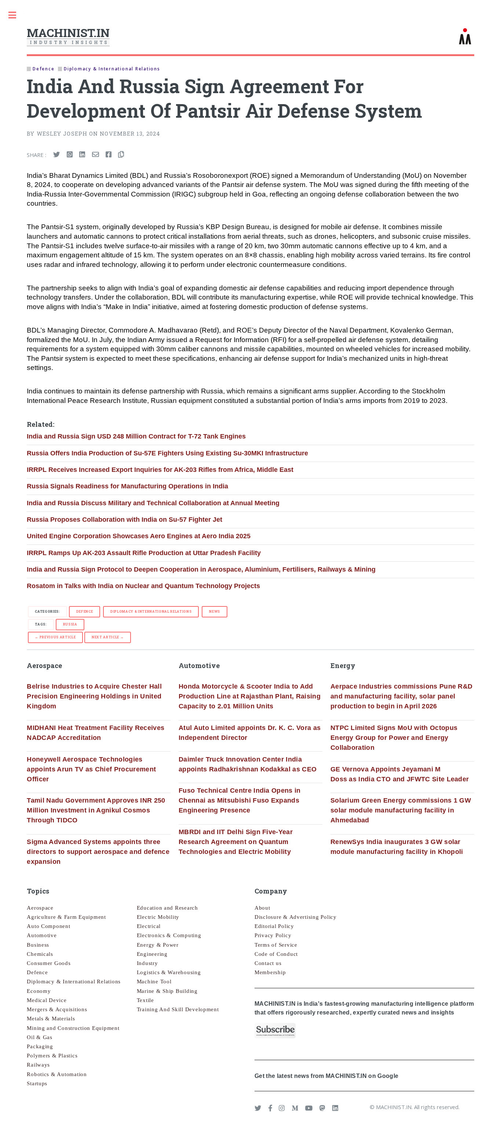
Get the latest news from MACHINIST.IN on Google (326, 1075)
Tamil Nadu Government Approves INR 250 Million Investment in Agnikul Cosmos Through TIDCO (96, 810)
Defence (84, 611)
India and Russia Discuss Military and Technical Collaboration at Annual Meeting (153, 503)
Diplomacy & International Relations (150, 611)
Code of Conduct (276, 954)
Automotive (41, 935)
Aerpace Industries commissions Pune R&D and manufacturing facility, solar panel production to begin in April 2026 (401, 696)
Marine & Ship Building (167, 991)
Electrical (149, 926)
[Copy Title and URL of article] (121, 154)
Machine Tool (154, 981)
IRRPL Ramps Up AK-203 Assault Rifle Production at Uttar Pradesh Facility (144, 553)
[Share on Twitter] (56, 154)
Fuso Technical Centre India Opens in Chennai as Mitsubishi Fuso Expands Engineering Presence (240, 800)
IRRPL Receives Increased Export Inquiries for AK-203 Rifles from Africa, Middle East (160, 469)
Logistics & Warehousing (169, 972)
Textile (145, 1000)
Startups (37, 1083)
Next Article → (108, 637)
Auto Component (48, 926)
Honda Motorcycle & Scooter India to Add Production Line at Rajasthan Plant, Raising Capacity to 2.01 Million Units (250, 696)
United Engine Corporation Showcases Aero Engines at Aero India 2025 (139, 536)
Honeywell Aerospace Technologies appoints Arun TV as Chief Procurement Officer (91, 769)
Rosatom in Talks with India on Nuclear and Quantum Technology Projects (143, 586)
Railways (38, 1065)
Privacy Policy (273, 935)
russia (70, 624)
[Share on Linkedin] (82, 154)
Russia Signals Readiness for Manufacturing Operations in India (127, 486)
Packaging (40, 1046)
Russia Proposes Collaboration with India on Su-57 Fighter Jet (124, 519)
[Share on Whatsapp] (70, 154)
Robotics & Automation (57, 1074)
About (262, 908)
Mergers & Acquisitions (57, 1009)
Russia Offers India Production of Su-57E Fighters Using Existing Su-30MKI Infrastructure (167, 453)
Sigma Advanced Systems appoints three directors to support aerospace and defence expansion (98, 851)
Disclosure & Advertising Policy (296, 917)
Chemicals (40, 954)
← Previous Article (55, 637)
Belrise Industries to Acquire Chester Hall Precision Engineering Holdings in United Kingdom (94, 696)
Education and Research (167, 908)
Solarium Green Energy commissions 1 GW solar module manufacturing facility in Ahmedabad (400, 810)
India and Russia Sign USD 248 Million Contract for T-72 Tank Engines (136, 436)
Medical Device (46, 1000)
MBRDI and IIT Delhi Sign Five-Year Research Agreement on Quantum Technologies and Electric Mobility (236, 841)
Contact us (268, 963)
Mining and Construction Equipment (73, 1028)
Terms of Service (276, 945)
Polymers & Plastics (52, 1056)
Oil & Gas (39, 1037)
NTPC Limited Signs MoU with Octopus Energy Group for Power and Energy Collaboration (393, 737)
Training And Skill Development (178, 1009)
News (214, 611)
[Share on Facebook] (108, 154)
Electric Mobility (158, 917)
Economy (39, 991)
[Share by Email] (95, 154)
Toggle (12, 15)
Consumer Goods (48, 963)
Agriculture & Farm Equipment (66, 917)
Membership (270, 972)
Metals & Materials (51, 1018)
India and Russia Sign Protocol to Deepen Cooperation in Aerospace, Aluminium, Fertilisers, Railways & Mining (201, 569)
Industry (147, 963)
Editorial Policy (274, 926)
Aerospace (40, 908)
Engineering (152, 954)
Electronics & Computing (169, 935)
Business (38, 945)
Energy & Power (158, 945)
